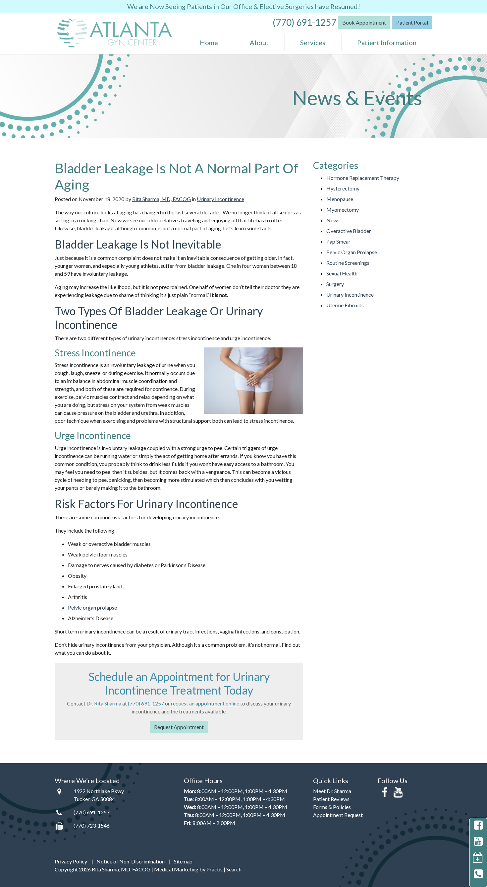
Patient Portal (412, 22)
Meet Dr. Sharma (332, 791)
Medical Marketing (176, 869)
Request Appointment (179, 727)
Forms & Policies (332, 807)
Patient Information (386, 42)
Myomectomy (342, 209)
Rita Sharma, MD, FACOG (161, 199)
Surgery (335, 284)
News (333, 220)
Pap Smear (338, 241)
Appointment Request (338, 815)
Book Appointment (364, 22)
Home (209, 42)
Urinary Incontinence (220, 199)
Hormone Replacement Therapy (362, 178)
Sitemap (183, 861)
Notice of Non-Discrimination (130, 861)
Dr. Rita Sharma (103, 703)
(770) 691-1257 (304, 22)
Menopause (339, 199)
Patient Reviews (331, 799)
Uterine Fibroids (345, 305)
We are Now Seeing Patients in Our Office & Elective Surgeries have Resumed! (243, 6)
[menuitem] (209, 42)
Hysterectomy (342, 188)
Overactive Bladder (348, 231)
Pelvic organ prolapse (92, 607)
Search (234, 869)
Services (312, 42)
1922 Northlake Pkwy (99, 791)
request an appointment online (205, 703)
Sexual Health (341, 273)
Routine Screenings (347, 262)
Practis (214, 869)
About (259, 42)
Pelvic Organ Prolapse (351, 252)
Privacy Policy (71, 861)
